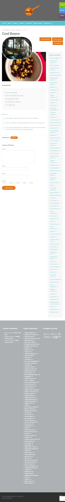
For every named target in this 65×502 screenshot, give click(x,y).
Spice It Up (54, 269)
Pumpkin (53, 237)
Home (4, 23)
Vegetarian (54, 296)
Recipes (15, 23)
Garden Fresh (54, 153)
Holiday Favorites (55, 170)
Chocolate (54, 105)
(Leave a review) (12, 44)
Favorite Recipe (46, 39)
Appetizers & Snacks (32, 334)
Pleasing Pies (54, 218)
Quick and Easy (55, 244)
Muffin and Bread (55, 195)
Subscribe (29, 23)
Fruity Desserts (55, 150)
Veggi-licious (54, 299)
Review (4, 149)
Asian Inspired (54, 65)
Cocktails (53, 117)
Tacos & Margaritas (31, 466)
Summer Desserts (55, 279)
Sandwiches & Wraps (31, 449)
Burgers (53, 87)
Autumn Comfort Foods (32, 338)
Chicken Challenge (31, 353)
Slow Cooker (54, 264)
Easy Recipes (54, 128)
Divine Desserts (55, 125)
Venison (53, 306)
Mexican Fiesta (55, 192)
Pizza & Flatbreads (31, 422)
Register (62, 10)
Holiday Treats (54, 182)
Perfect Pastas (55, 208)
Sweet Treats (54, 282)
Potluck (53, 231)
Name (3, 166)
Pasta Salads (54, 206)
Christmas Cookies (31, 363)
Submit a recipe (38, 23)
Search (62, 15)
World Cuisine (55, 312)
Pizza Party (54, 216)
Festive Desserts (55, 148)
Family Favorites (55, 138)
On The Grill (54, 200)
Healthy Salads (55, 168)
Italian (52, 185)
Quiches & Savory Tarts (32, 439)
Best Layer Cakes (55, 75)
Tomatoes (53, 294)
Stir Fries (53, 272)
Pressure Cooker (55, 234)
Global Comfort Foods (32, 390)
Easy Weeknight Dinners (32, 374)
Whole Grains (54, 309)
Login (62, 5)
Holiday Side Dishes (31, 401)
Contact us (22, 23)
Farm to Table (54, 140)
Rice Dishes (54, 247)
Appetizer (14, 137)
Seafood (53, 261)
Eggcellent (54, 135)
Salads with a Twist (31, 447)
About (9, 23)
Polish (52, 221)
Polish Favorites (55, 224)
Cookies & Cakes (55, 122)
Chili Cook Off (54, 100)
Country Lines (47, 23)
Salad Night (54, 249)
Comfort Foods (55, 120)
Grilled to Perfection (31, 391)
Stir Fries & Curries (31, 460)
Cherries (53, 92)
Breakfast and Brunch (32, 344)
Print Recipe (58, 43)
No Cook (53, 198)
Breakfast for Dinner (31, 346)
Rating (4, 181)
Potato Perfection (31, 431)
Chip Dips (53, 102)
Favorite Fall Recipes (32, 382)
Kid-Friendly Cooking (31, 407)
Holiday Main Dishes (31, 399)
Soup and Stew (55, 266)
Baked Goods (54, 72)
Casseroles (54, 90)
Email (3, 173)
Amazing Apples (55, 58)
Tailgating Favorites (31, 468)
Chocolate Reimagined (32, 361)
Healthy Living (55, 165)
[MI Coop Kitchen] (32, 10)
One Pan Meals (55, 203)
